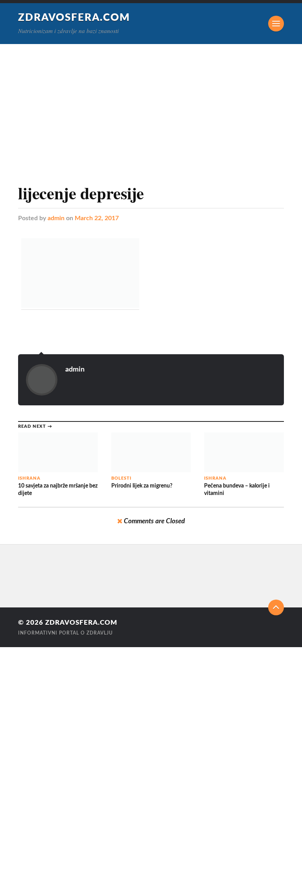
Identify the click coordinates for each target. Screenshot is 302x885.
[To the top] (276, 607)
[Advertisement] (151, 103)
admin (56, 218)
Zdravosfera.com (74, 18)
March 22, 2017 (97, 218)
